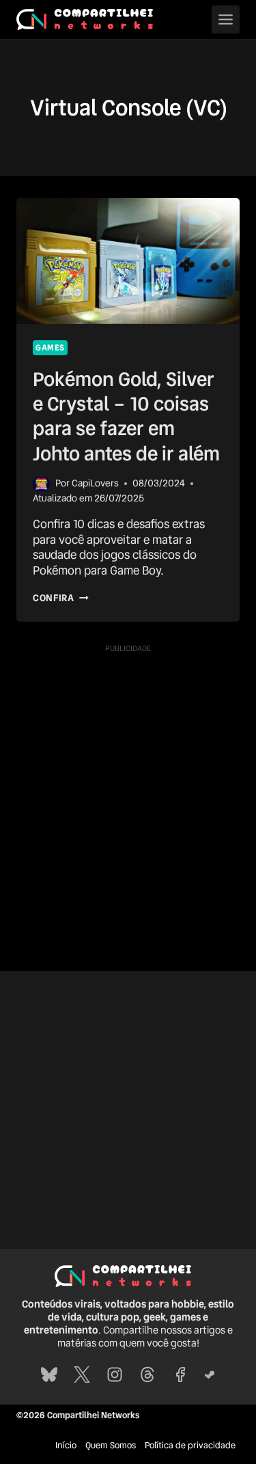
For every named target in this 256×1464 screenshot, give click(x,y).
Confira (61, 598)
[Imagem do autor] (41, 484)
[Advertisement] (128, 787)
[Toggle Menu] (226, 19)
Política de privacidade (190, 1445)
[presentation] (128, 261)
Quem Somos (110, 1445)
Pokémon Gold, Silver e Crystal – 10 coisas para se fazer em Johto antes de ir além (126, 416)
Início (65, 1445)
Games (50, 348)
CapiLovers (95, 483)
